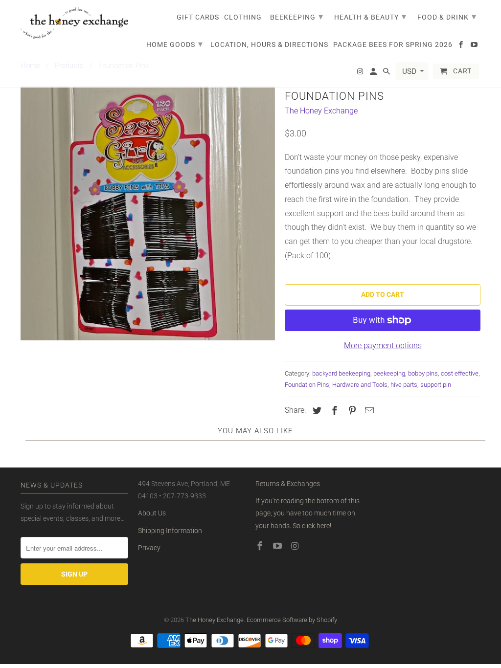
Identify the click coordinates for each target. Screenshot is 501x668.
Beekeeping (296, 16)
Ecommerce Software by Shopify (292, 619)
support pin (435, 384)
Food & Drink (447, 16)
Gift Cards (198, 17)
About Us (152, 513)
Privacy (149, 548)
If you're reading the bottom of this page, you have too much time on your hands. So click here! (307, 513)
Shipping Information (170, 530)
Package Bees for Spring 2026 (393, 44)
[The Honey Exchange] (74, 23)
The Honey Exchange (321, 110)
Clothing (243, 17)
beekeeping (389, 373)
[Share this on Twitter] (315, 410)
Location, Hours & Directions (269, 44)
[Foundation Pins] (148, 213)
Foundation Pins (307, 384)
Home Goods (174, 44)
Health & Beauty (370, 16)
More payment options (383, 345)
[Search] (387, 73)
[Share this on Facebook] (333, 410)
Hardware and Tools (359, 384)
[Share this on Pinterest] (351, 410)
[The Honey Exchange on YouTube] (278, 546)
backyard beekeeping (341, 373)
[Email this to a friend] (368, 410)
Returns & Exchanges (287, 484)
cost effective (459, 373)
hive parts (403, 384)
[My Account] (374, 73)
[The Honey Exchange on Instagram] (296, 546)
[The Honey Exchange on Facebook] (260, 546)
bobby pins (423, 373)
